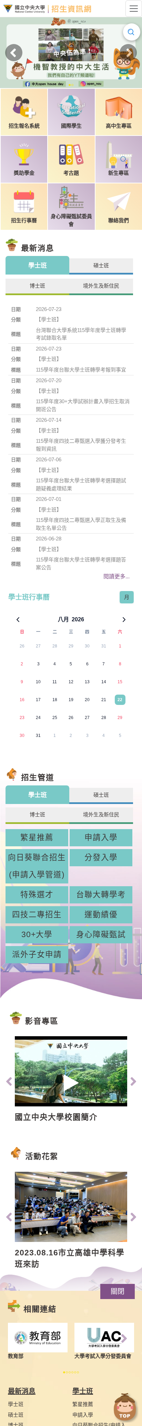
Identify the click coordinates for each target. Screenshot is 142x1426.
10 (38, 681)
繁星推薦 (36, 837)
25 (54, 717)
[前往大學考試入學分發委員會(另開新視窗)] (104, 1338)
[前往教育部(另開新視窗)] (38, 1338)
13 (87, 681)
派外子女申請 (37, 954)
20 (87, 699)
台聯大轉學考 (101, 894)
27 (38, 646)
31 (103, 646)
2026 (78, 619)
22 (120, 699)
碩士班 (15, 1415)
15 (120, 681)
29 (71, 646)
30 (87, 646)
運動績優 (101, 914)
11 (54, 681)
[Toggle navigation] (133, 8)
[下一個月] (124, 619)
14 (103, 681)
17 (38, 699)
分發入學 (101, 857)
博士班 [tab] (37, 286)
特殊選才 (36, 894)
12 (71, 681)
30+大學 (36, 934)
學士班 (15, 1404)
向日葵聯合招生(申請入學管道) (37, 866)
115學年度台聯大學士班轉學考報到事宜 (81, 370)
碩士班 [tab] (101, 265)
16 (22, 699)
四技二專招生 (37, 914)
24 (38, 717)
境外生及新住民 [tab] (101, 286)
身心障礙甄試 (101, 934)
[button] (117, 1291)
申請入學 (101, 837)
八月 (63, 619)
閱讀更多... (116, 576)
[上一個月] (18, 619)
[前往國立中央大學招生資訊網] (47, 9)
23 (22, 717)
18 (54, 699)
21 (103, 699)
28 (54, 646)
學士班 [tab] (37, 265)
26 (22, 646)
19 (71, 699)
